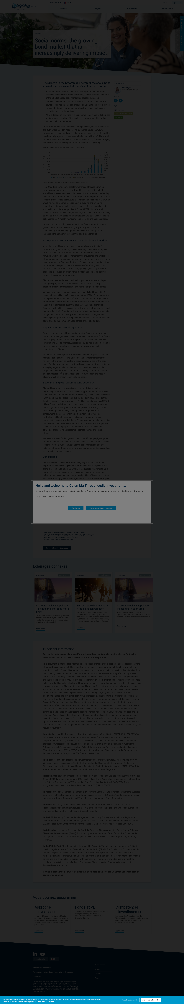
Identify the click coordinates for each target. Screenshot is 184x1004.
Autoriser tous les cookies (151, 1000)
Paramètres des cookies (130, 1000)
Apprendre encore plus (46, 1002)
